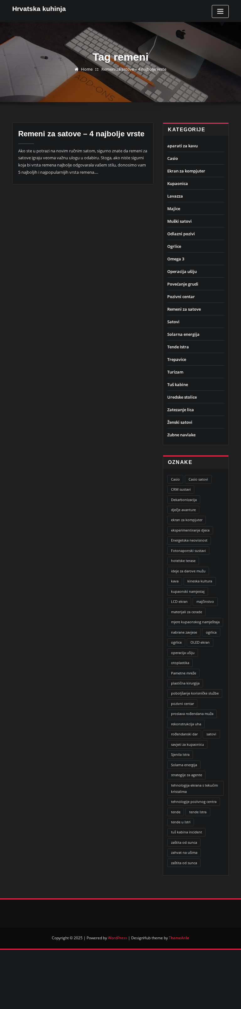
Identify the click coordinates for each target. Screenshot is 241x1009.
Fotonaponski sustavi (188, 550)
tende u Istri (180, 822)
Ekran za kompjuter (186, 171)
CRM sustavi (181, 489)
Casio (172, 158)
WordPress (117, 938)
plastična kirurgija (185, 683)
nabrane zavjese (184, 632)
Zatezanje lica (180, 409)
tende (175, 812)
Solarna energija (183, 334)
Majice (173, 208)
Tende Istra (178, 347)
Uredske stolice (182, 397)
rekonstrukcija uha (186, 724)
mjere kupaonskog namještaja (195, 621)
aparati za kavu (182, 146)
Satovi (173, 322)
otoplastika (180, 662)
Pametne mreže (183, 673)
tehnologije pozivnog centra (194, 801)
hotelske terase (183, 560)
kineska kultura (199, 581)
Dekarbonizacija (184, 499)
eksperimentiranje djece (190, 530)
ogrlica (211, 632)
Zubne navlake (181, 435)
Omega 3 (175, 259)
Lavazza (175, 196)
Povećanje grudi (182, 284)
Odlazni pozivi (181, 234)
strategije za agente (186, 774)
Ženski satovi (179, 422)
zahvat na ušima (184, 852)
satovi (211, 734)
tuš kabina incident (186, 832)
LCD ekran (179, 601)
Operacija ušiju (182, 271)
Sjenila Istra (180, 754)
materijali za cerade (186, 611)
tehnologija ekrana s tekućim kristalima (194, 788)
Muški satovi (179, 221)
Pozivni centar (181, 296)
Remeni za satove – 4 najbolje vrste (133, 69)
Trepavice (176, 359)
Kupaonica (177, 183)
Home (87, 69)
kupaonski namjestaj (188, 591)
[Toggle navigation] (220, 11)
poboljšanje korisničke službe (195, 693)
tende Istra (197, 812)
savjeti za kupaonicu (187, 744)
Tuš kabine (177, 384)
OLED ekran (200, 642)
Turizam (175, 372)
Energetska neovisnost (189, 540)
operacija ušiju (183, 652)
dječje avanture (183, 509)
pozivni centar (182, 703)
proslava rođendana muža (192, 713)
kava (175, 581)
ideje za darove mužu (188, 571)
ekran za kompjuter (186, 519)
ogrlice (176, 642)
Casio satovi (198, 479)
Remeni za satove (184, 309)
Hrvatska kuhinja (39, 8)
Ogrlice (174, 246)
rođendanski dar (184, 734)
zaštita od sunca (184, 842)
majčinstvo (205, 601)
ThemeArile (179, 938)
